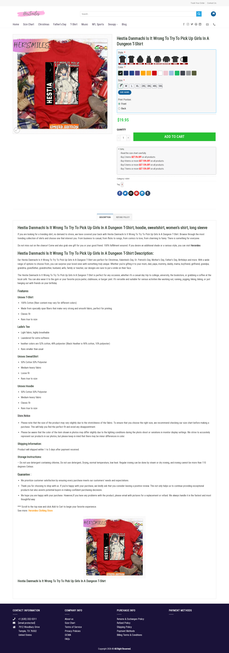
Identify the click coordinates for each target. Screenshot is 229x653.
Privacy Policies (73, 631)
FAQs (67, 639)
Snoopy (112, 24)
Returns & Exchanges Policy (130, 619)
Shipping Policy (124, 627)
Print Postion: (124, 99)
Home (16, 24)
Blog (124, 24)
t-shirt (127, 178)
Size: (121, 80)
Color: (121, 67)
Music (84, 24)
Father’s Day (59, 24)
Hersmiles (195, 245)
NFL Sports (98, 24)
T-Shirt (73, 24)
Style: (121, 52)
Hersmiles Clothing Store (40, 510)
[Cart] (213, 14)
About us (69, 619)
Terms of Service (73, 627)
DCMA (68, 634)
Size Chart (28, 24)
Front (123, 103)
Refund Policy (123, 217)
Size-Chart (70, 622)
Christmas (43, 24)
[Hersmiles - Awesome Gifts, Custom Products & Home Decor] (44, 14)
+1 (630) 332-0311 (27, 619)
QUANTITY (122, 129)
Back (123, 108)
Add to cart (174, 137)
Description (105, 217)
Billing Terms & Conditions (129, 634)
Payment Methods (126, 631)
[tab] (105, 217)
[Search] (199, 14)
